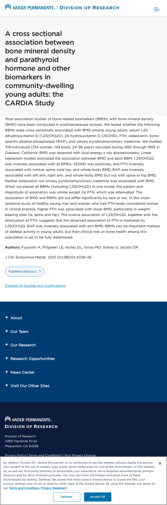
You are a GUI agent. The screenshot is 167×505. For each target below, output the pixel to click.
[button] (157, 8)
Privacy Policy (15, 455)
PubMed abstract (22, 271)
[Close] (160, 463)
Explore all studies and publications (35, 286)
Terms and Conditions (45, 455)
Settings (66, 496)
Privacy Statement (54, 488)
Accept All (97, 496)
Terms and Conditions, (24, 488)
